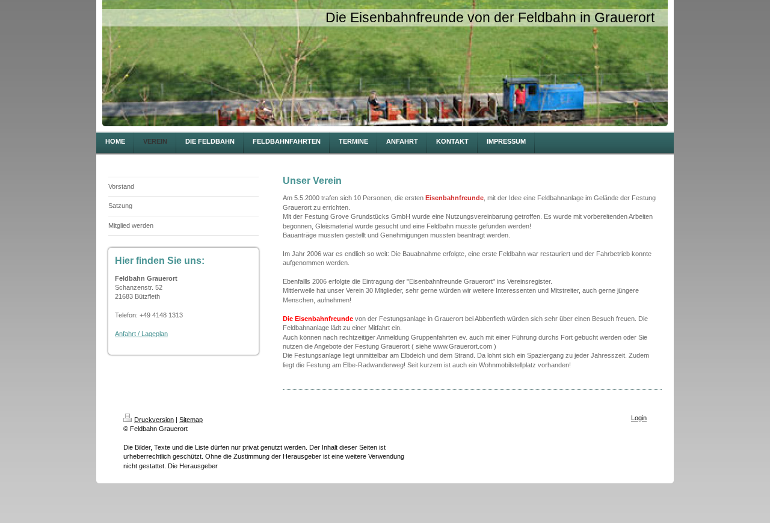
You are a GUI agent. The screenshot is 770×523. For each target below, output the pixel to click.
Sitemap (191, 419)
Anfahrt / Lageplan (141, 333)
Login (639, 417)
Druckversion (154, 419)
